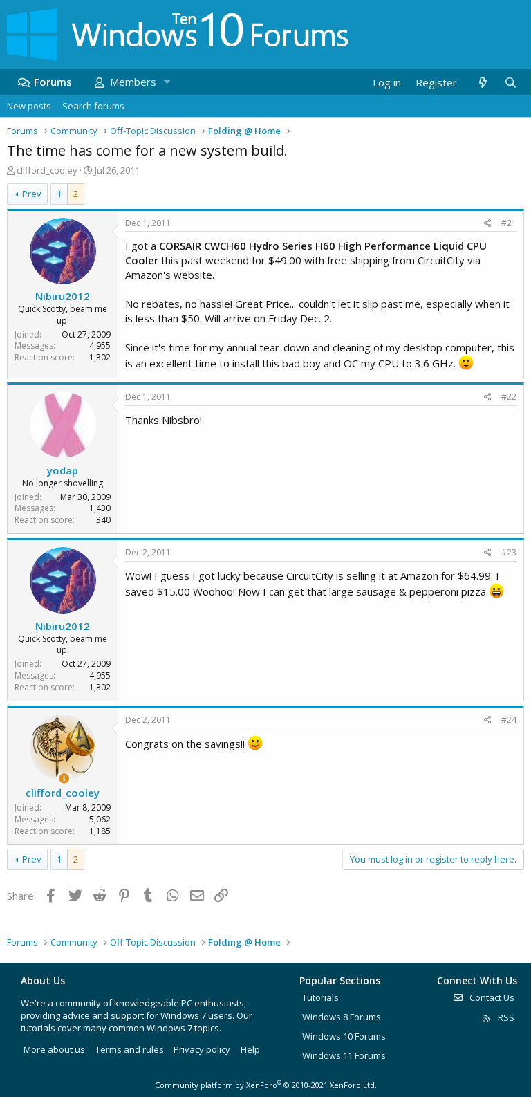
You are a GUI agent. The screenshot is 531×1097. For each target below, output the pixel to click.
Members (133, 82)
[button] (166, 82)
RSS (505, 1017)
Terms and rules (129, 1049)
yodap (62, 470)
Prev (31, 193)
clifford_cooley (47, 170)
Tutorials (320, 997)
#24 (508, 720)
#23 (508, 552)
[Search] (510, 82)
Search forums (93, 106)
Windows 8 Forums (341, 1017)
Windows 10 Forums (344, 1036)
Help (250, 1049)
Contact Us (490, 997)
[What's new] (482, 82)
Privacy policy (202, 1049)
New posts (29, 106)
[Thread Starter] (64, 778)
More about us (54, 1049)
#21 (508, 223)
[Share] (487, 224)
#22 (508, 397)
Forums (53, 82)
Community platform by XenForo (266, 1085)
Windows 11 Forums (344, 1055)
